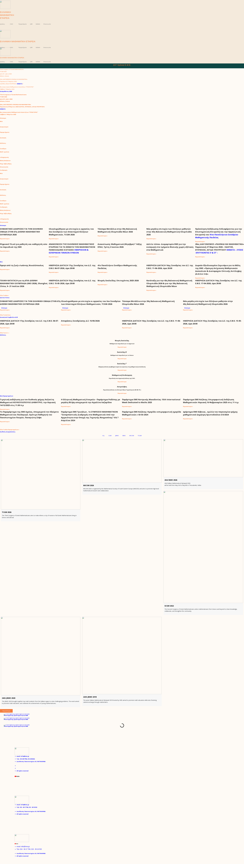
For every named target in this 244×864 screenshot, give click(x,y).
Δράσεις (2, 24)
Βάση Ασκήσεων (5, 160)
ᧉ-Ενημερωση (4, 157)
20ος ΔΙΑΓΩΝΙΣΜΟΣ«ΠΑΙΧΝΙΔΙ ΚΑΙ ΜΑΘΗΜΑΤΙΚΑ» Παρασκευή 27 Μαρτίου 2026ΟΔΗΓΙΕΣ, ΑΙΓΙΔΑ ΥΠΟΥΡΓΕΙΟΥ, (13, 81)
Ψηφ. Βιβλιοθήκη (5, 164)
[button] (1, 29)
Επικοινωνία (47, 24)
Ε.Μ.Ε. (11, 24)
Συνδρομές (3, 170)
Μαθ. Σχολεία (4, 152)
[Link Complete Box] (24, 235)
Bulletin (38, 24)
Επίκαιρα (3, 118)
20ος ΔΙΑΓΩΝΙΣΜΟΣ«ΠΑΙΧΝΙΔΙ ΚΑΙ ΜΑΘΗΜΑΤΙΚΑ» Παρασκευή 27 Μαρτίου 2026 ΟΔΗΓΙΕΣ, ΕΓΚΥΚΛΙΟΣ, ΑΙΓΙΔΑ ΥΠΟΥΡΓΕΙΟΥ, (22, 107)
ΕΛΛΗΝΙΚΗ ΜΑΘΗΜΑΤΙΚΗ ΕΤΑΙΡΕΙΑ (7, 15)
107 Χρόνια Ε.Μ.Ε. (122, 65)
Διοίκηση (3, 138)
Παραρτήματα (22, 24)
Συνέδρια (3, 148)
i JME (31, 24)
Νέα (1, 121)
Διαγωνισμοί (4, 127)
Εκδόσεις (3, 143)
